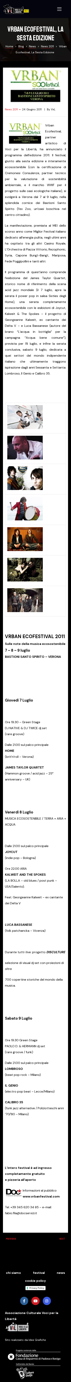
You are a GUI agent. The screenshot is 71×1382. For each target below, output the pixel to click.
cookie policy (35, 1281)
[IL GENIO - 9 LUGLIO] (25, 581)
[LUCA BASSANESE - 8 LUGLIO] (25, 520)
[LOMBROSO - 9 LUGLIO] (25, 551)
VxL (53, 109)
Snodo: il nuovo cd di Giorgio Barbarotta (18, 1240)
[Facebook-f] (24, 1301)
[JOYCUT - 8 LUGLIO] (25, 490)
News (61, 1273)
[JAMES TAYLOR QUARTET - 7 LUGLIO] (25, 459)
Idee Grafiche (37, 1340)
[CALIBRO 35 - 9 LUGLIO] (25, 612)
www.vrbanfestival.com (41, 1196)
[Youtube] (35, 1301)
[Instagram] (47, 1301)
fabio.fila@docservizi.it (21, 1213)
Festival (39, 1273)
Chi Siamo (13, 1273)
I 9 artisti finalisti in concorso (52, 1240)
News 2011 (11, 109)
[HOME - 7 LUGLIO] (25, 429)
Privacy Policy (36, 1288)
